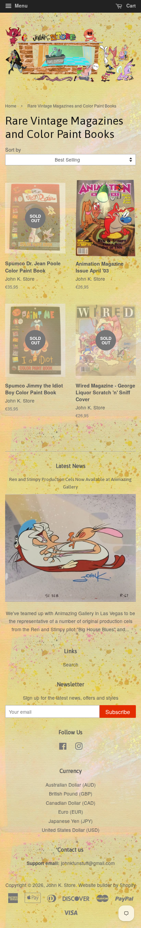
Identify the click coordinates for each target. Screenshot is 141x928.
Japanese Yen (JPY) (71, 820)
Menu (20, 5)
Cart (130, 5)
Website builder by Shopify (107, 884)
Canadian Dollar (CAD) (70, 802)
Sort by (13, 149)
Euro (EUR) (70, 811)
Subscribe (117, 712)
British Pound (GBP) (70, 793)
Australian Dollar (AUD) (71, 784)
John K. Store (61, 884)
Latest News (71, 466)
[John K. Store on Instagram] (78, 747)
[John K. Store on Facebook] (63, 747)
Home (10, 106)
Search (70, 664)
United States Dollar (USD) (71, 829)
